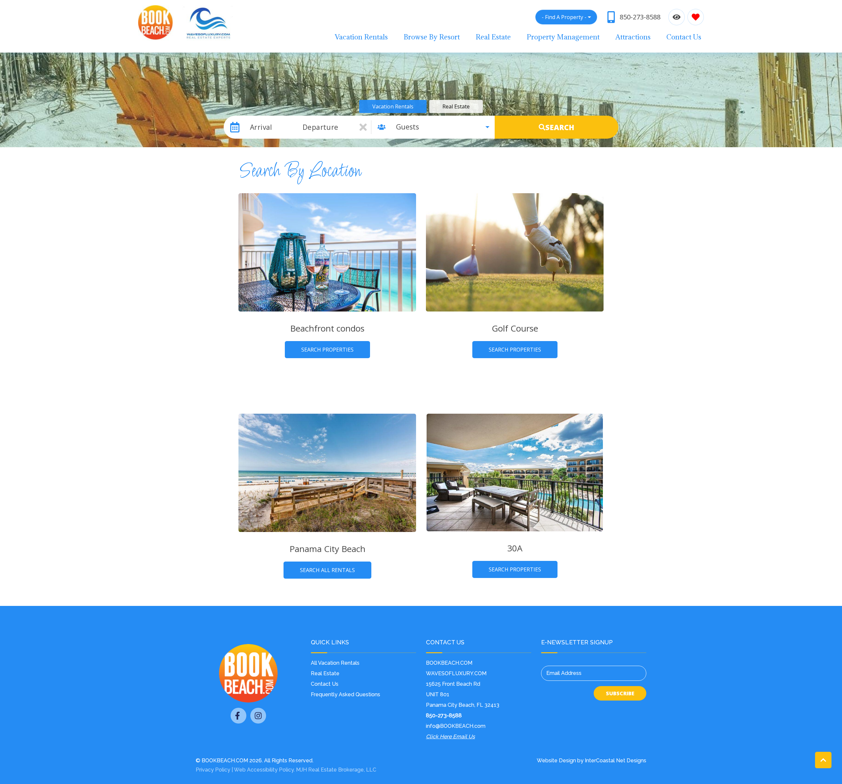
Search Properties (327, 349)
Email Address (564, 673)
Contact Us (683, 37)
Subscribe (620, 693)
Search (559, 127)
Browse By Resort (432, 37)
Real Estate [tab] (456, 106)
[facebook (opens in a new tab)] (238, 716)
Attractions (633, 37)
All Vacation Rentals (335, 663)
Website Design (556, 760)
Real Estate (493, 37)
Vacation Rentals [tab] (392, 106)
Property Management (563, 37)
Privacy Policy (213, 770)
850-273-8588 (444, 715)
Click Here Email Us (450, 736)
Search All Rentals (327, 570)
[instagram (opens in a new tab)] (258, 716)
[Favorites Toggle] (695, 17)
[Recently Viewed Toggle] (676, 17)
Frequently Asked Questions (345, 694)
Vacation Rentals (361, 37)
